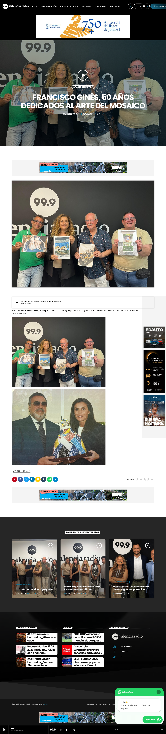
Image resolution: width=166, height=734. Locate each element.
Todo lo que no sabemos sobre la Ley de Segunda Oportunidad (131, 588)
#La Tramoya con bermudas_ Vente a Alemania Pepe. (40, 662)
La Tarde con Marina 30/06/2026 (34, 589)
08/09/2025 (87, 114)
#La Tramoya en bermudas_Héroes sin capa (41, 637)
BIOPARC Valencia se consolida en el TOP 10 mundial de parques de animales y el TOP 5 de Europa (88, 640)
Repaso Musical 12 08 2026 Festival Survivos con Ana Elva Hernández (41, 651)
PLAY (138, 6)
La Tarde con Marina (83, 87)
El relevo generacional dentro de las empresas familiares (82, 588)
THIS (46, 704)
